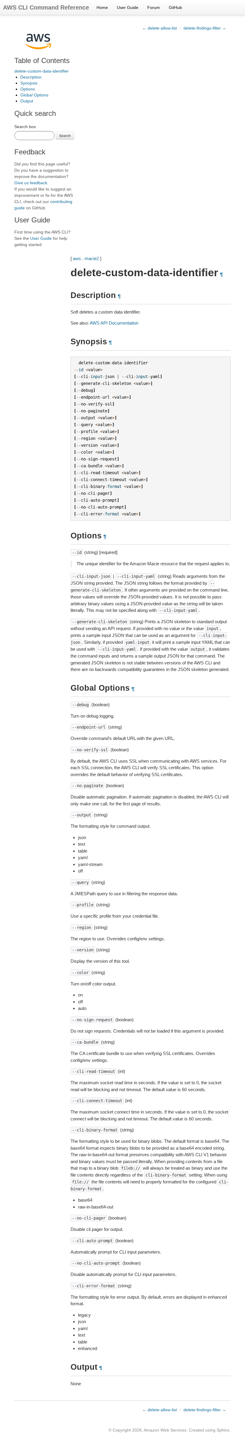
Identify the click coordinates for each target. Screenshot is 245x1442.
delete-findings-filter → (204, 28)
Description (31, 77)
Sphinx (223, 1430)
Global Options (34, 95)
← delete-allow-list (159, 28)
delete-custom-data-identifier (41, 71)
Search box (25, 126)
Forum (153, 7)
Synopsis (28, 83)
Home (102, 7)
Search (65, 135)
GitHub (175, 7)
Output (26, 101)
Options (27, 89)
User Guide (127, 7)
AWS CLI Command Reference (46, 7)
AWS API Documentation (114, 322)
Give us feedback (30, 182)
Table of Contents (42, 60)
